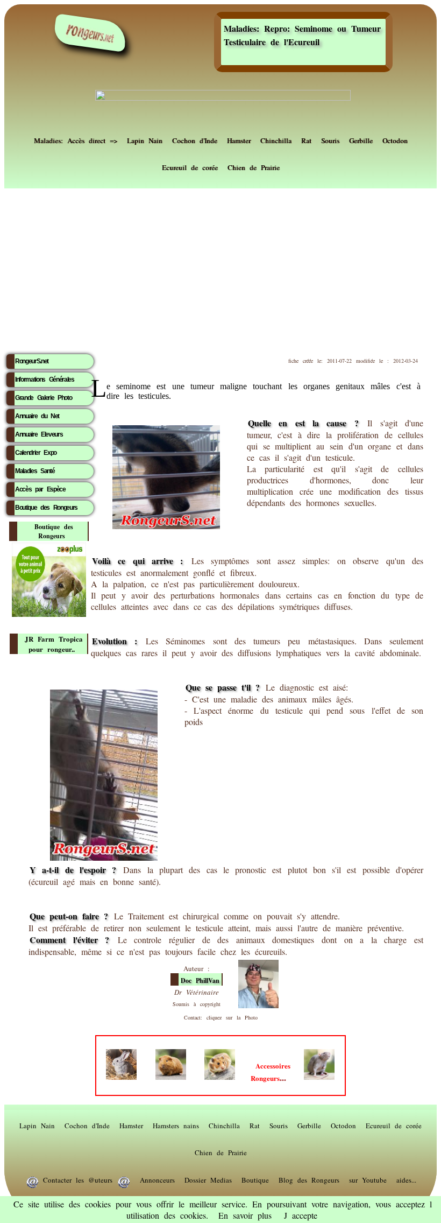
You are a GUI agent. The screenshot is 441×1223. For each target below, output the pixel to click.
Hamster (239, 139)
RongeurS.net (31, 361)
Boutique (255, 1179)
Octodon (395, 139)
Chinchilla (275, 139)
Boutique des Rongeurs (46, 507)
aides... (406, 1179)
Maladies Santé (34, 471)
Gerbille (361, 139)
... (270, 1072)
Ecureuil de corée (190, 166)
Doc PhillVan (200, 980)
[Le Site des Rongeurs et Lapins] (89, 32)
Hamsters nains (176, 1124)
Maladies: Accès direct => (75, 139)
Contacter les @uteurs (78, 1179)
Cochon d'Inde (194, 139)
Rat (306, 139)
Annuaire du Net (37, 416)
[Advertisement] (220, 267)
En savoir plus (245, 1215)
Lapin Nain (144, 139)
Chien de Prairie (253, 166)
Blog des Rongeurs (309, 1179)
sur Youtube (368, 1179)
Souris (330, 139)
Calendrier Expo (35, 452)
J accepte (300, 1215)
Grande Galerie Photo (43, 398)
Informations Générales (44, 379)
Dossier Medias (208, 1179)
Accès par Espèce (40, 489)
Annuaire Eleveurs (38, 434)
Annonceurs (157, 1179)
